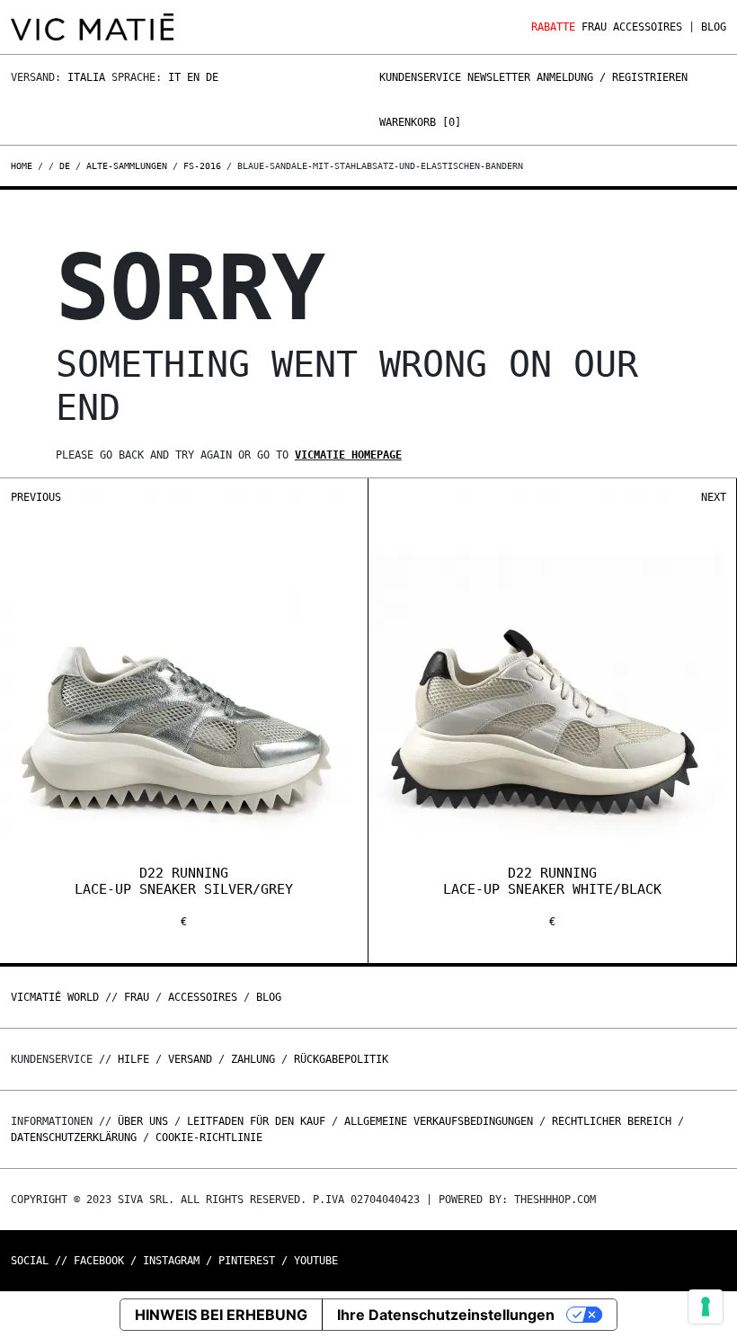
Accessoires (647, 27)
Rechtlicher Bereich (611, 1121)
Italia (86, 77)
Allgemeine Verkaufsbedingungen (438, 1121)
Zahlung (253, 1059)
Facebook (99, 1260)
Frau (594, 27)
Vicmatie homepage (348, 455)
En (193, 77)
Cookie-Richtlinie (208, 1137)
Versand (190, 1059)
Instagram (171, 1260)
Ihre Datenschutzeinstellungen (446, 1315)
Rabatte (553, 27)
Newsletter (498, 77)
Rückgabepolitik (341, 1059)
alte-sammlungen (126, 166)
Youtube (316, 1260)
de (64, 166)
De (212, 77)
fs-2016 (202, 166)
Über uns (146, 1121)
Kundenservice (420, 77)
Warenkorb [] (420, 122)
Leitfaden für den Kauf (256, 1121)
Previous (36, 497)
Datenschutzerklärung (74, 1137)
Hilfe (133, 1059)
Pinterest (246, 1260)
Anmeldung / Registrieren (612, 77)
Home (24, 166)
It (174, 77)
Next (713, 497)
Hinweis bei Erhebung (221, 1315)
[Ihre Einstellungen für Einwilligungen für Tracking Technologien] (705, 1306)
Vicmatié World (55, 997)
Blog (713, 27)
